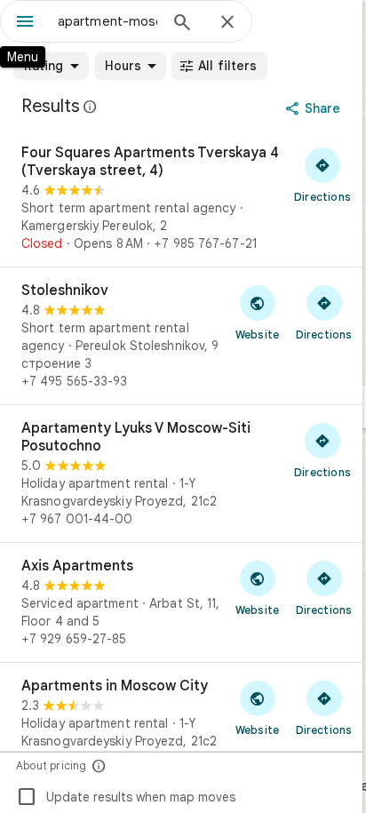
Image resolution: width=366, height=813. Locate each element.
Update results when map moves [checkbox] (125, 797)
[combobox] (107, 21)
